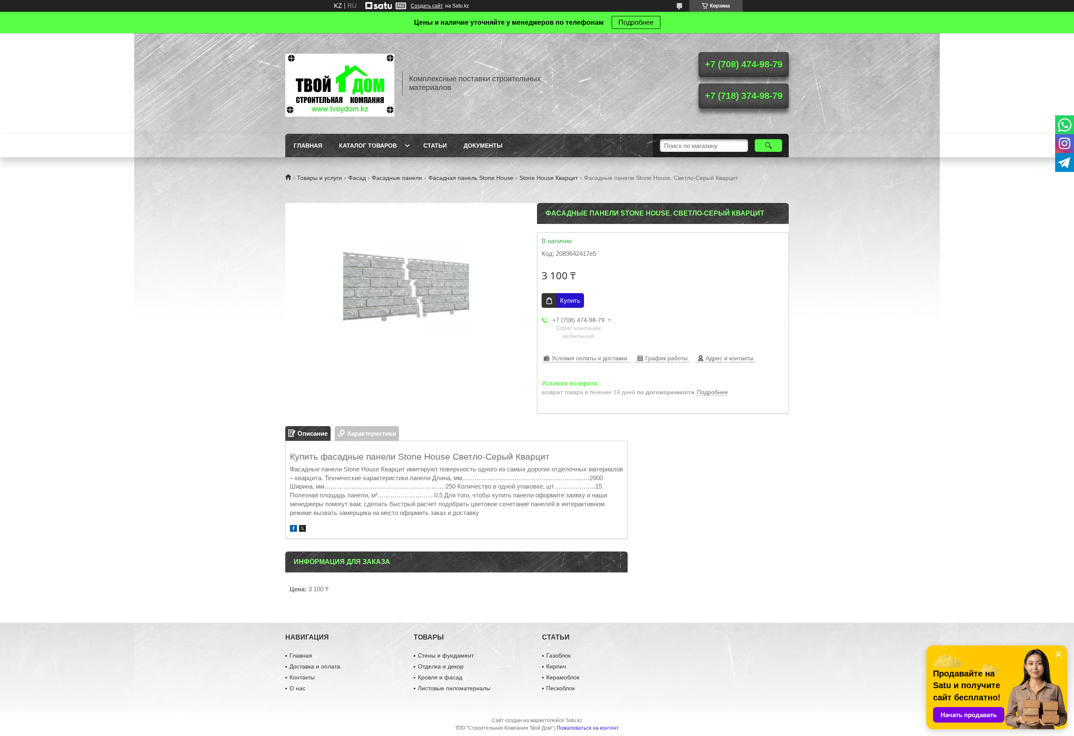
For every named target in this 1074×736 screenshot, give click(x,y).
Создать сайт (427, 6)
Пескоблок (560, 688)
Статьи (435, 145)
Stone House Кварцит (548, 177)
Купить (570, 300)
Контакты (302, 677)
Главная (308, 145)
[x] (302, 529)
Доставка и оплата (314, 666)
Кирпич (556, 666)
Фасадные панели (397, 177)
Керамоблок (562, 677)
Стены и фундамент (446, 655)
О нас (297, 688)
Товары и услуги (319, 177)
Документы (483, 145)
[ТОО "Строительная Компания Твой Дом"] (339, 83)
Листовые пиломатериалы (454, 688)
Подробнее (636, 22)
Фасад (357, 177)
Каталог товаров (368, 145)
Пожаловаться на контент (588, 728)
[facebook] (293, 529)
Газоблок (558, 655)
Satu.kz (574, 720)
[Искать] (768, 145)
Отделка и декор (441, 666)
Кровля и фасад (440, 677)
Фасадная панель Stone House (471, 177)
